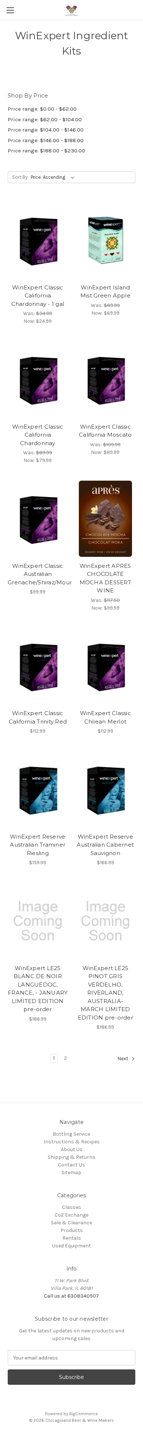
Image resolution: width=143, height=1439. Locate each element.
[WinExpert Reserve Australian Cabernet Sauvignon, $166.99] (106, 789)
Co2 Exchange (71, 1215)
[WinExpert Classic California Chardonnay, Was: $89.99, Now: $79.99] (38, 379)
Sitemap (71, 1172)
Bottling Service (71, 1134)
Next (123, 1059)
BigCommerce (83, 1413)
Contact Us (71, 1165)
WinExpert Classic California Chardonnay (37, 435)
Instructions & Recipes (72, 1142)
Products (71, 1230)
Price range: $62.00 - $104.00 (45, 119)
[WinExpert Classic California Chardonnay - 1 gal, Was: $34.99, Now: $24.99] (38, 240)
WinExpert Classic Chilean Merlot (105, 717)
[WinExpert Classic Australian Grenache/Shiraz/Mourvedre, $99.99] (38, 519)
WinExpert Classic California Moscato (105, 431)
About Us (71, 1149)
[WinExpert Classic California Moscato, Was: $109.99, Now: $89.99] (106, 379)
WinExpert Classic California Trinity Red (38, 717)
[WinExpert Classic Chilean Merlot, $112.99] (106, 666)
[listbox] (54, 177)
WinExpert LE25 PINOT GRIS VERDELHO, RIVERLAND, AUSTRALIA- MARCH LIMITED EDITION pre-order (105, 993)
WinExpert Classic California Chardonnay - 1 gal (38, 295)
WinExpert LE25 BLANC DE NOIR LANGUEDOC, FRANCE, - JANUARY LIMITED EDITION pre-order (37, 989)
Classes (71, 1207)
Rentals (71, 1238)
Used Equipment (71, 1246)
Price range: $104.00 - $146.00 (46, 129)
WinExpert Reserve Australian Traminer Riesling (37, 845)
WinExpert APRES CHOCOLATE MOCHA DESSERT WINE (105, 578)
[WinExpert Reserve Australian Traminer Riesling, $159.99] (38, 789)
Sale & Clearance (71, 1223)
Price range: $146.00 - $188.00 (46, 140)
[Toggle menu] (10, 10)
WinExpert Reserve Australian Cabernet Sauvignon (105, 845)
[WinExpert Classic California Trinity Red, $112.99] (38, 666)
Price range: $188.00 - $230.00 (46, 150)
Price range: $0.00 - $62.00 (42, 109)
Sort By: (20, 177)
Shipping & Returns (71, 1157)
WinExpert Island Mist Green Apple (105, 291)
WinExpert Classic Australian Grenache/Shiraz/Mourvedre (38, 574)
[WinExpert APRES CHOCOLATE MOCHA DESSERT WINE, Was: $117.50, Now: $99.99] (106, 519)
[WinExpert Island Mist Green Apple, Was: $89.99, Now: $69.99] (106, 240)
